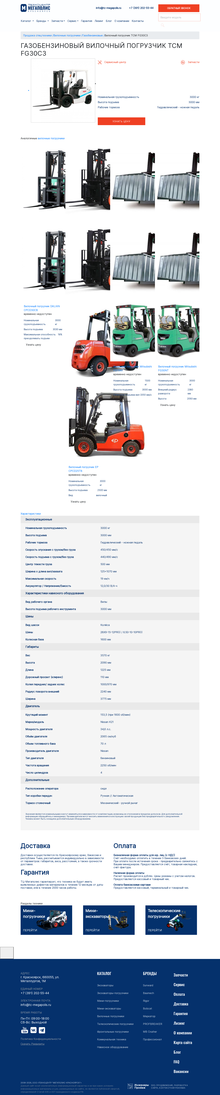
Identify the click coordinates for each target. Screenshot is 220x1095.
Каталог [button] (26, 21)
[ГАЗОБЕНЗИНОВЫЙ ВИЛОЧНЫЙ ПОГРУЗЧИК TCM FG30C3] (63, 91)
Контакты (138, 21)
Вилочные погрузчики (51, 138)
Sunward (148, 985)
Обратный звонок (179, 8)
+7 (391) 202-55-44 (141, 7)
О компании (122, 21)
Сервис (179, 984)
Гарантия (86, 21)
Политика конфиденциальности (41, 1038)
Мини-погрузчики (108, 1000)
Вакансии (181, 1071)
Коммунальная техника (111, 1039)
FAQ (176, 1061)
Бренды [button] (41, 21)
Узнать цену (121, 121)
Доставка (181, 1004)
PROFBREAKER (152, 1024)
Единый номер (32, 988)
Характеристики (31, 513)
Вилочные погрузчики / (67, 35)
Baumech (148, 993)
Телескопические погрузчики (115, 1024)
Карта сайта (183, 1042)
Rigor (146, 1000)
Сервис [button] (72, 21)
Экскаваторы (105, 985)
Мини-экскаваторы (109, 1008)
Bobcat (147, 1008)
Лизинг (99, 21)
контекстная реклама (172, 1088)
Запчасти (181, 975)
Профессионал (152, 1039)
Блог (109, 21)
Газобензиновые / (93, 35)
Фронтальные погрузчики (113, 1031)
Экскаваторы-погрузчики (112, 993)
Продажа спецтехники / (38, 35)
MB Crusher (150, 1031)
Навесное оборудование (112, 1047)
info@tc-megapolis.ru (108, 7)
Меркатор (149, 1016)
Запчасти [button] (57, 21)
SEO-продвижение (162, 1085)
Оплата (179, 994)
